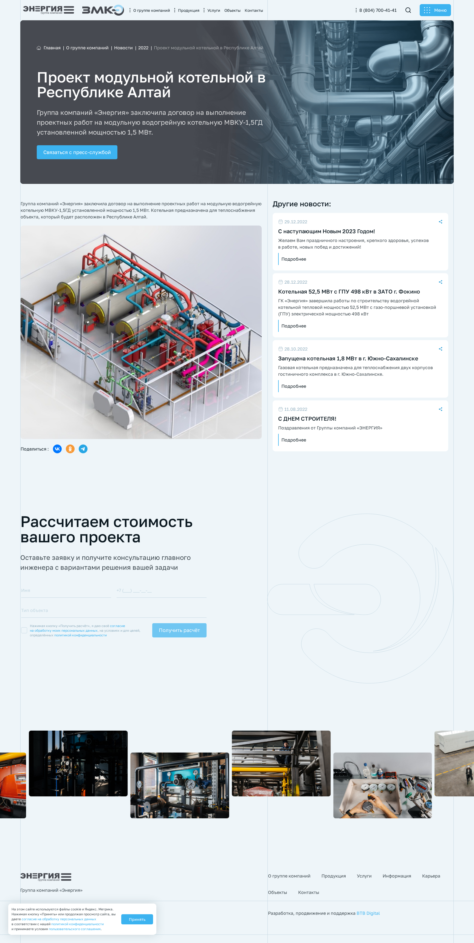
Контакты (308, 892)
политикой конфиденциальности (80, 635)
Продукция (333, 876)
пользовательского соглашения (75, 929)
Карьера (431, 876)
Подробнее (293, 259)
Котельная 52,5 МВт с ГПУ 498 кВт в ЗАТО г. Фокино (349, 291)
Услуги (364, 876)
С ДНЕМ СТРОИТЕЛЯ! (307, 418)
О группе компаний (289, 876)
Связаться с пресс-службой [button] (77, 152)
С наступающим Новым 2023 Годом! (326, 231)
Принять (137, 919)
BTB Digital (368, 913)
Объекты (277, 892)
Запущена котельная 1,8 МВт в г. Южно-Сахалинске (348, 358)
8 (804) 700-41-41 (378, 10)
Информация (397, 876)
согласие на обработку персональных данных (59, 919)
